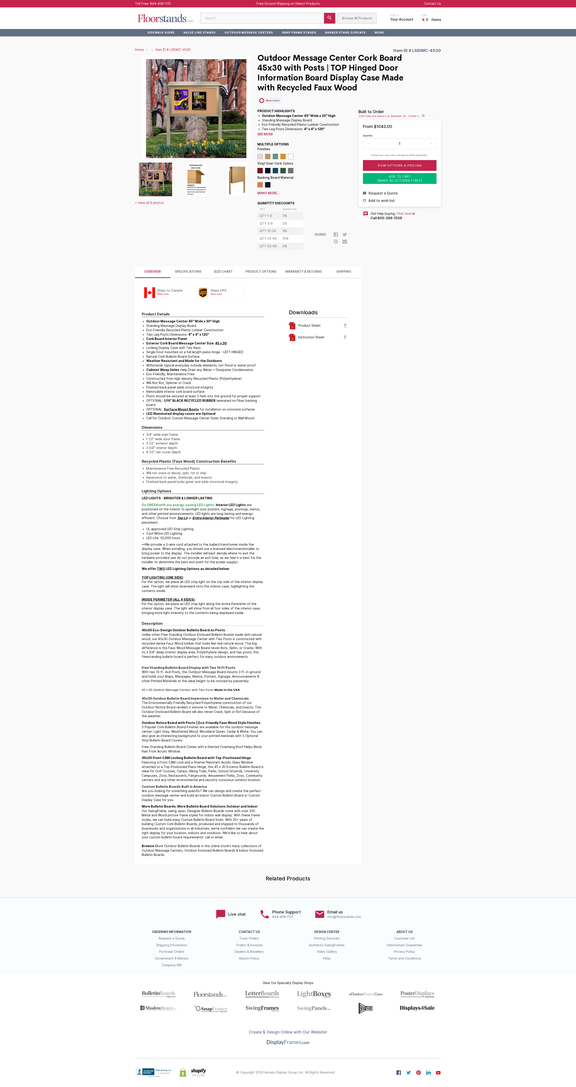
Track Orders (249, 938)
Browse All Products (357, 18)
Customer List (404, 938)
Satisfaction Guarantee (404, 945)
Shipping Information (171, 945)
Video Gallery (327, 951)
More (379, 32)
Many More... (268, 193)
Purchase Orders (171, 951)
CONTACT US (249, 932)
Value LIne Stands (199, 32)
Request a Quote (172, 938)
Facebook (398, 1072)
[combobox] (267, 18)
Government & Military (172, 958)
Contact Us (432, 3)
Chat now (404, 213)
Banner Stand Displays (345, 32)
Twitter (408, 1072)
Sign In (394, 15)
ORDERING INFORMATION (171, 932)
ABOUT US (404, 932)
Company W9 (172, 965)
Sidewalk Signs (160, 32)
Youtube (438, 1072)
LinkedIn (428, 1072)
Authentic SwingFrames (326, 945)
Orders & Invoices (249, 945)
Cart (424, 15)
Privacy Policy (404, 951)
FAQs (327, 958)
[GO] (329, 18)
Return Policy (249, 958)
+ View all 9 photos (149, 203)
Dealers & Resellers (249, 951)
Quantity (368, 135)
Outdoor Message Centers (249, 32)
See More (265, 134)
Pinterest (418, 1072)
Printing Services (327, 938)
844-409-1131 (160, 3)
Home (139, 49)
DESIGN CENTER (326, 932)
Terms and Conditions (404, 958)
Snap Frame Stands (299, 32)
